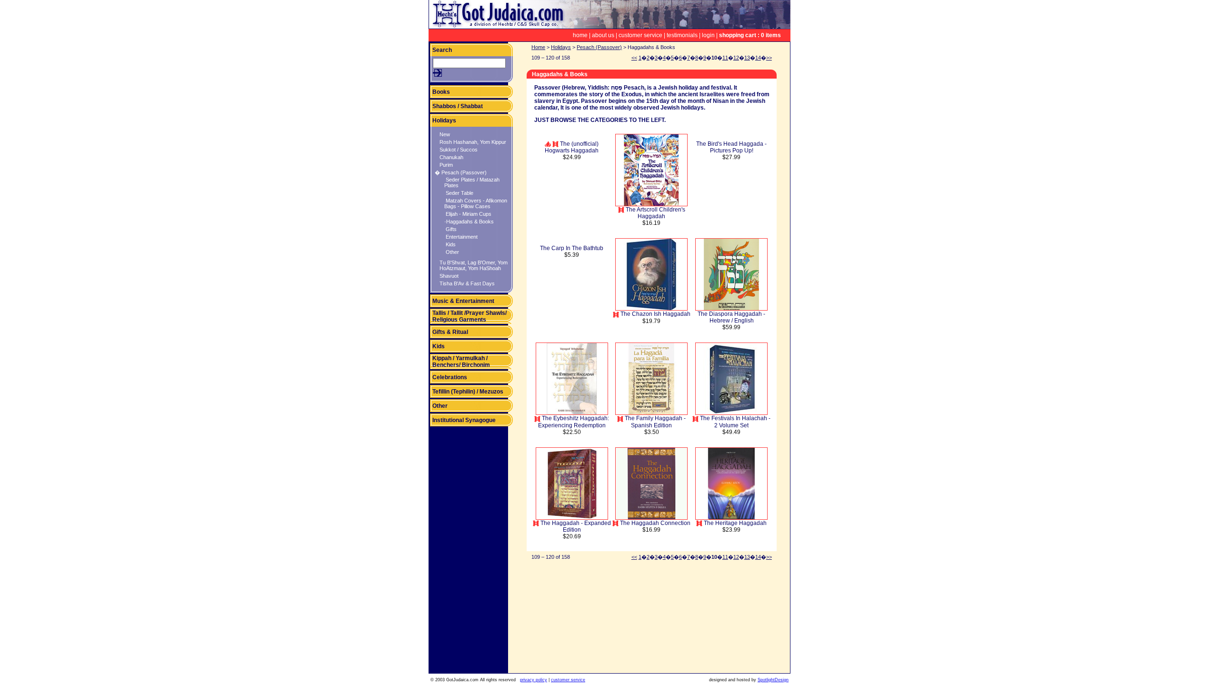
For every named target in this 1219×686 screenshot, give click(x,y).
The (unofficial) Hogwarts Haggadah (572, 147)
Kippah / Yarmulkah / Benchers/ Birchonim (461, 361)
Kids (450, 244)
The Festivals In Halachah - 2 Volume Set (734, 421)
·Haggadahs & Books (469, 221)
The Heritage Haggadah (734, 523)
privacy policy (533, 679)
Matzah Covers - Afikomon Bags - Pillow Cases (475, 203)
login (708, 35)
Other (451, 252)
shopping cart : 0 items (750, 35)
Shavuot (449, 276)
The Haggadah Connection (654, 523)
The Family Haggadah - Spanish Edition (654, 421)
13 (747, 58)
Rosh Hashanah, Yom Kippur (473, 142)
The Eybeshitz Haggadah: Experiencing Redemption (573, 421)
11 (725, 58)
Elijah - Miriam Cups (467, 214)
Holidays (444, 120)
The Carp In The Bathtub (571, 248)
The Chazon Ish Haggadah (654, 314)
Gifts (450, 229)
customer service (640, 35)
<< (634, 58)
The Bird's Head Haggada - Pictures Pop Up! (731, 147)
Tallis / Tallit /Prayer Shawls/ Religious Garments (469, 316)
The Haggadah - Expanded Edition (575, 526)
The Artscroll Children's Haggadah (654, 213)
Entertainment (461, 237)
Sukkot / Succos (459, 149)
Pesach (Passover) (599, 47)
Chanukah (451, 157)
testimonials (682, 35)
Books (441, 92)
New (445, 134)
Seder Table (458, 193)
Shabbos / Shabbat (457, 106)
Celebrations (449, 377)
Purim (446, 165)
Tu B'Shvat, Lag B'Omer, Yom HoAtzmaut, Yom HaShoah (474, 265)
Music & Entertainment (463, 301)
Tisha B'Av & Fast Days (467, 283)
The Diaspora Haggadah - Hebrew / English (731, 317)
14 (758, 58)
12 (736, 58)
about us (603, 35)
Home (538, 47)
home (580, 35)
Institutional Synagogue (464, 420)
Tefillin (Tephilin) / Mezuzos (467, 391)
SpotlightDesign (773, 679)
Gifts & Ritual (450, 332)
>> (769, 58)
